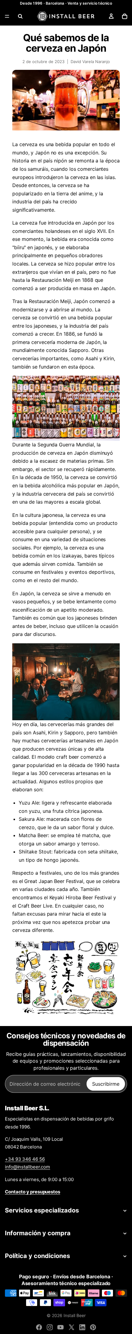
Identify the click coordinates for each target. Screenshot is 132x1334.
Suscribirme (105, 1084)
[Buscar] (20, 16)
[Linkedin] (82, 1327)
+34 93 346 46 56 (25, 1159)
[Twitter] (71, 1327)
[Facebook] (39, 1327)
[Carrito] (124, 16)
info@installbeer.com (27, 1167)
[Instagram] (49, 1327)
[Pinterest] (93, 1327)
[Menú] (7, 16)
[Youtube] (60, 1327)
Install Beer (75, 1315)
